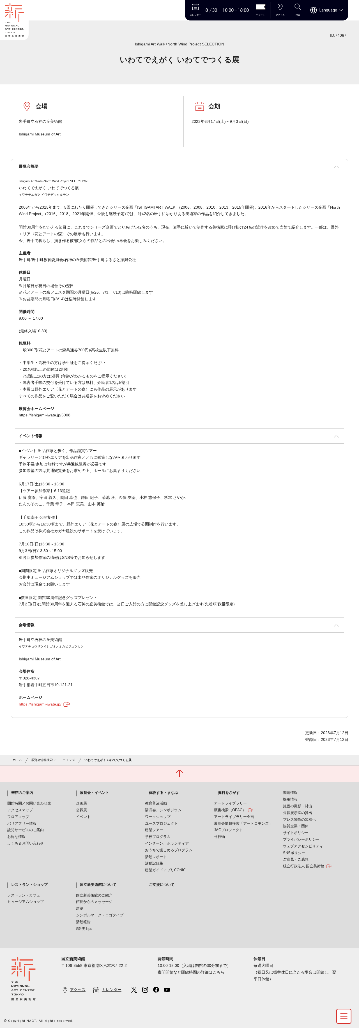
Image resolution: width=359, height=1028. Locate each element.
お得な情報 (16, 837)
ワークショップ (158, 817)
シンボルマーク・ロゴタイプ (99, 915)
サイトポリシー (296, 833)
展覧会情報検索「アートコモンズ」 (243, 824)
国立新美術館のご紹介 (94, 895)
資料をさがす (229, 793)
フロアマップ (18, 817)
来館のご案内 (22, 793)
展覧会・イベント (94, 793)
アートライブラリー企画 (234, 817)
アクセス (78, 989)
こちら (218, 972)
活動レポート (156, 857)
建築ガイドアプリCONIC (165, 870)
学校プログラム (158, 837)
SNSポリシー (294, 853)
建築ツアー (154, 830)
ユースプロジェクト (161, 824)
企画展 (81, 803)
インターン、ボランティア (167, 843)
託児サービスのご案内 (25, 830)
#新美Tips (84, 929)
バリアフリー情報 (21, 824)
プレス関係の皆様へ (299, 820)
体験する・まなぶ (163, 793)
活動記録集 (154, 863)
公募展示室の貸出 (297, 813)
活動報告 (83, 922)
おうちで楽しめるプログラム (168, 850)
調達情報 (290, 793)
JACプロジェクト (228, 830)
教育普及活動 (156, 803)
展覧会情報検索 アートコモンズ (53, 760)
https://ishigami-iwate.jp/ (40, 704)
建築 (79, 909)
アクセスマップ (20, 810)
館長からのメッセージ (94, 902)
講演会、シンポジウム (163, 810)
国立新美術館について (98, 885)
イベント (83, 817)
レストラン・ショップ (29, 885)
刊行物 (219, 837)
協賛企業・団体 (296, 826)
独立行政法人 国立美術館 (303, 866)
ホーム (17, 760)
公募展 (81, 810)
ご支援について (161, 885)
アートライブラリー (230, 803)
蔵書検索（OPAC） (230, 810)
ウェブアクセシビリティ (303, 846)
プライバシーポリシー (301, 840)
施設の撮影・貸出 (297, 806)
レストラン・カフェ (23, 895)
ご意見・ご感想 (296, 859)
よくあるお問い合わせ (25, 843)
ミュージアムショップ (25, 902)
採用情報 (290, 799)
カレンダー (111, 989)
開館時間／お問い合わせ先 (29, 803)
